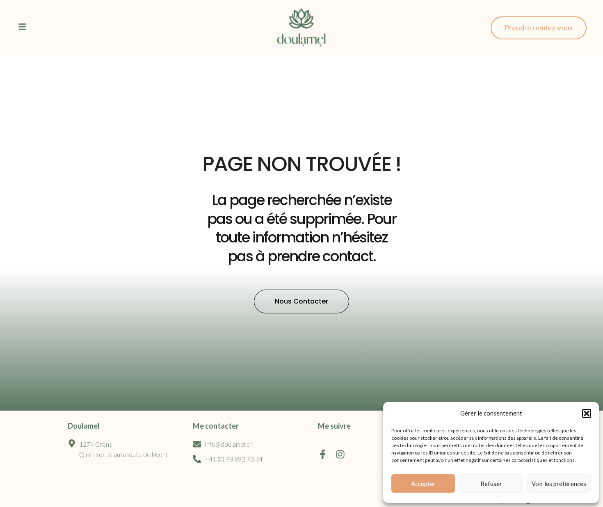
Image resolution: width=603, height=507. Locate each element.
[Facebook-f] (322, 454)
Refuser (491, 483)
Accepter (423, 483)
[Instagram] (340, 454)
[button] (586, 413)
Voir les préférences (559, 483)
